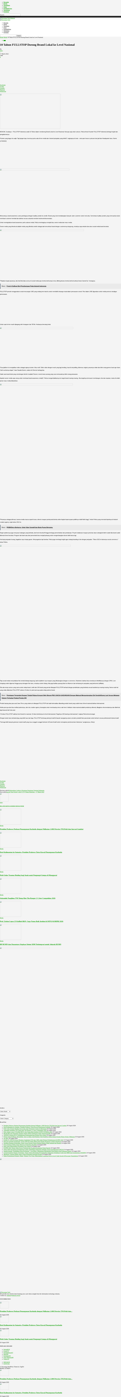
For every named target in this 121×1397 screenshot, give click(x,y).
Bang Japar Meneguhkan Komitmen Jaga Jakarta (17, 1146)
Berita (5, 4)
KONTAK (7, 1363)
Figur (5, 7)
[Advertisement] (60, 71)
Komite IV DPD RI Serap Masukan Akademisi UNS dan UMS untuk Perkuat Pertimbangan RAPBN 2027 (34, 1140)
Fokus (6, 1359)
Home (1, 37)
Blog (6, 1354)
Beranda (6, 2)
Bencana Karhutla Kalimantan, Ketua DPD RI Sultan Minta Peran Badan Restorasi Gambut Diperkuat (32, 1141)
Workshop (7, 10)
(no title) (6, 1138)
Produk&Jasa (8, 8)
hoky (1, 50)
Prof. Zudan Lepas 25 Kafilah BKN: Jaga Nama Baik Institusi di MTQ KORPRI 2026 (31, 921)
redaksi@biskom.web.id (13, 1295)
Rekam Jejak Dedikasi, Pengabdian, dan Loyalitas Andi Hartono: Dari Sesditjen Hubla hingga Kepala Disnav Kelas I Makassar (39, 1137)
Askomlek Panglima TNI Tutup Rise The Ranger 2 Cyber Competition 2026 (27, 898)
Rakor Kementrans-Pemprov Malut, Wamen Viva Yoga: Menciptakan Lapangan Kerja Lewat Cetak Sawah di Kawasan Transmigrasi (41, 1156)
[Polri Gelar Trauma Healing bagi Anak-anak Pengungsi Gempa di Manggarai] (10, 870)
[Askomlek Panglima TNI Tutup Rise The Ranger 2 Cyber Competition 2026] (10, 893)
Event (6, 1351)
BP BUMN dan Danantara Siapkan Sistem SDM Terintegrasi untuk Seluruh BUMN (30, 944)
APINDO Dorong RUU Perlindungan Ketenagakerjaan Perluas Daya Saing (25, 1135)
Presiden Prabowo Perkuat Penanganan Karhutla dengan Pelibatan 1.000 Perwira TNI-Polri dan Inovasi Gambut (41, 829)
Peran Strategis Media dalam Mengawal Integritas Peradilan (20, 1145)
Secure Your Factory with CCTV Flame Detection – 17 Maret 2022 (25, 792)
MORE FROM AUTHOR (18, 806)
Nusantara (7, 5)
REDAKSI (7, 1362)
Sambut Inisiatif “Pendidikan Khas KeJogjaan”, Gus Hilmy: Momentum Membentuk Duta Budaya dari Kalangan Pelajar (37, 1151)
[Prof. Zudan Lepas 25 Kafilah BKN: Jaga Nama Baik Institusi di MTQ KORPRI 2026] (10, 916)
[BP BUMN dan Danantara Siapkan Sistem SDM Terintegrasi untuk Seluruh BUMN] (10, 939)
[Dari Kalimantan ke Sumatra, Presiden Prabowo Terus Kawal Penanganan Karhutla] (10, 847)
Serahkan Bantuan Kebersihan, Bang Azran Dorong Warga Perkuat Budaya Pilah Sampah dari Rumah (32, 1143)
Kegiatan (6, 12)
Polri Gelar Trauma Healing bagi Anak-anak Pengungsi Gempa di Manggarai (28, 875)
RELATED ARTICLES (6, 806)
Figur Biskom (8, 1357)
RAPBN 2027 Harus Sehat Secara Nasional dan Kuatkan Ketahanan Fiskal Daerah (27, 1148)
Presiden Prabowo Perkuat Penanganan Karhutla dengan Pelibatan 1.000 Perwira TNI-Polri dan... (36, 1311)
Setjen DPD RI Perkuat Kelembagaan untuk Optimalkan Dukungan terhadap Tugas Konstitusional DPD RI (34, 1149)
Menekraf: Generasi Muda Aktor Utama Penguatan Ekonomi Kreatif (23, 1154)
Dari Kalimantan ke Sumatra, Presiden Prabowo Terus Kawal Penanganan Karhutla (31, 852)
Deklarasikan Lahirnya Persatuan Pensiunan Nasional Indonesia (26, 790)
